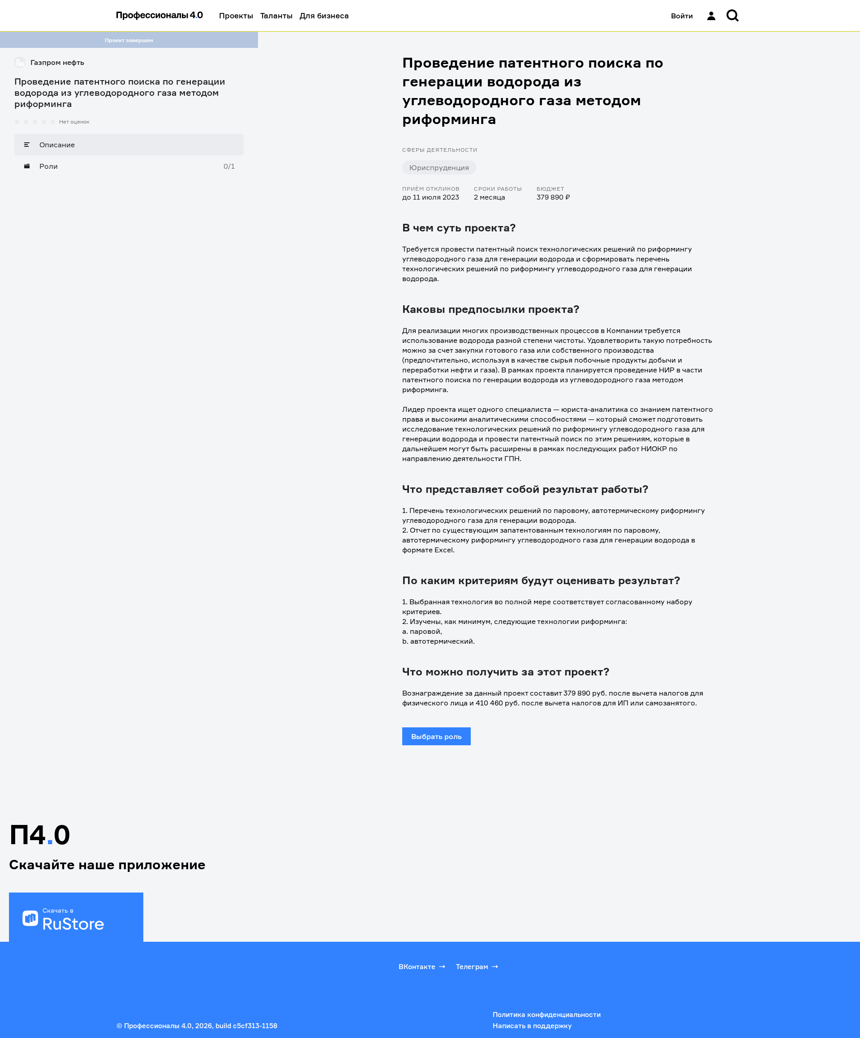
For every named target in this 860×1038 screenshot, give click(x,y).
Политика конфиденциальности (547, 1014)
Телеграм (472, 966)
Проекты (236, 15)
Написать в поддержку (532, 1025)
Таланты (276, 15)
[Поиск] (733, 15)
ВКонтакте (417, 966)
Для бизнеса (324, 15)
